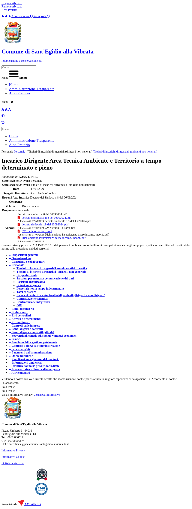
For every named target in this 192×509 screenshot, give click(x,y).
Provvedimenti (20, 322)
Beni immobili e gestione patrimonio (34, 342)
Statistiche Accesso (13, 463)
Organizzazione (21, 258)
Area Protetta (9, 9)
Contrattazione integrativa (33, 302)
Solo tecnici (8, 390)
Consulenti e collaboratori (27, 261)
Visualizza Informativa (46, 394)
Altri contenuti (20, 372)
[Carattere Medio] (6, 16)
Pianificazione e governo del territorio (35, 359)
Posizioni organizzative (30, 281)
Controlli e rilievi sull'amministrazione (35, 345)
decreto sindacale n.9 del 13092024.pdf (68, 221)
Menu (5, 77)
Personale (7, 151)
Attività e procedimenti (25, 318)
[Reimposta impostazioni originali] (3, 122)
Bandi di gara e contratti (27, 328)
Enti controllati (21, 315)
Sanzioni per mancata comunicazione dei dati (45, 278)
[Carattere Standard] (3, 16)
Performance (19, 312)
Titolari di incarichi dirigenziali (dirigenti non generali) (60, 151)
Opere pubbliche (22, 355)
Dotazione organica (28, 285)
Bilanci (15, 339)
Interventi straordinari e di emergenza (35, 369)
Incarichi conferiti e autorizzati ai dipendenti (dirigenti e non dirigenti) (60, 295)
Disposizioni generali (24, 254)
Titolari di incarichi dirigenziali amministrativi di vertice (51, 268)
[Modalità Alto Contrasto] (3, 116)
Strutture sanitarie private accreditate (35, 365)
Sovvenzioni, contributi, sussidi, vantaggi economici (43, 335)
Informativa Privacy (13, 450)
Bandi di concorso (23, 308)
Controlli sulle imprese (26, 325)
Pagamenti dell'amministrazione (31, 352)
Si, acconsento (10, 383)
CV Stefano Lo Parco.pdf (60, 227)
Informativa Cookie (13, 456)
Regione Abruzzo (12, 3)
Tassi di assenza (26, 291)
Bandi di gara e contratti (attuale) (32, 332)
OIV (19, 305)
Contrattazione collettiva (32, 298)
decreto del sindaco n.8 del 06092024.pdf (42, 214)
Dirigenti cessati (26, 275)
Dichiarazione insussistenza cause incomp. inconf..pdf (77, 234)
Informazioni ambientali (27, 362)
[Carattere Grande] (9, 16)
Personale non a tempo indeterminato (40, 288)
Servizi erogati (20, 349)
